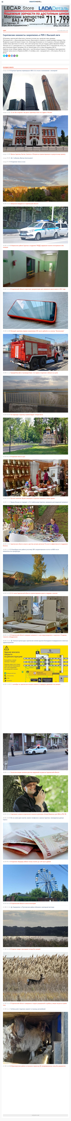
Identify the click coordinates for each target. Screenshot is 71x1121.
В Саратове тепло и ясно (18, 162)
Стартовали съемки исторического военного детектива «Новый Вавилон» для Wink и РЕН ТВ (38, 814)
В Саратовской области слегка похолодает (23, 903)
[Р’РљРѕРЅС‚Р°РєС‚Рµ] (7, 56)
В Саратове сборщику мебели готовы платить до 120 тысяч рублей (31, 861)
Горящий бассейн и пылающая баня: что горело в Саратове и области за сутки (34, 373)
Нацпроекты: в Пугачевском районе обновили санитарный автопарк (33, 907)
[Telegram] (12, 56)
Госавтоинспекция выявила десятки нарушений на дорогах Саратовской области (35, 772)
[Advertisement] (35, 709)
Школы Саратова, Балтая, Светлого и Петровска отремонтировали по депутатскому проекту (38, 154)
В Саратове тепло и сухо (18, 456)
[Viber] (14, 56)
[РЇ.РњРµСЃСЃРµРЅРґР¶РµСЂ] (4, 56)
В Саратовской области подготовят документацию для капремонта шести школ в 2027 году (38, 289)
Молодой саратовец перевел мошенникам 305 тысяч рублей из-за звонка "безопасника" (37, 331)
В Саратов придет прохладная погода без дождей (25, 949)
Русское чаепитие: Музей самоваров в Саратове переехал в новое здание (33, 498)
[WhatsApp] (17, 56)
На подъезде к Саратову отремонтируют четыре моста (27, 414)
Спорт (4, 30)
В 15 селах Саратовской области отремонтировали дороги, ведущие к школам (34, 593)
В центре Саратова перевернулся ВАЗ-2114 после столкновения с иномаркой (34, 70)
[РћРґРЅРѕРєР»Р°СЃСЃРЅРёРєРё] (9, 56)
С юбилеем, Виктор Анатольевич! (23, 158)
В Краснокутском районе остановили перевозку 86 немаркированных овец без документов (38, 1066)
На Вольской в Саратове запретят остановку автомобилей (28, 1009)
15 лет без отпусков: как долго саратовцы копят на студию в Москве (31, 112)
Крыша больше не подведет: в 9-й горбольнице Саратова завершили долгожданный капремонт (39, 502)
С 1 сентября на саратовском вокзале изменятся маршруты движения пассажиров (35, 684)
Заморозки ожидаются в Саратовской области (24, 203)
